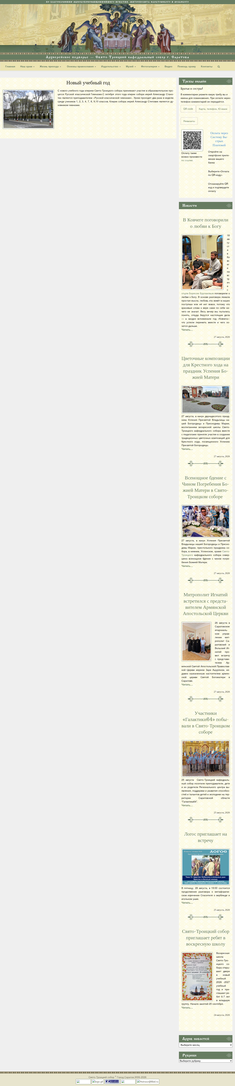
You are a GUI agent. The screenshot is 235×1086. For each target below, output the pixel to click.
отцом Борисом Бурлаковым (197, 293)
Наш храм (26, 66)
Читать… (187, 330)
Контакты (206, 66)
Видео (168, 66)
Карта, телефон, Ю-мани (213, 108)
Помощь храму (187, 66)
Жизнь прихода (49, 66)
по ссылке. (187, 160)
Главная (10, 66)
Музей (130, 66)
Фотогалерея (149, 66)
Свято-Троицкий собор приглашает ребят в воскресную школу (205, 938)
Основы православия (80, 66)
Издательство (110, 66)
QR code (188, 108)
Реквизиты (189, 121)
